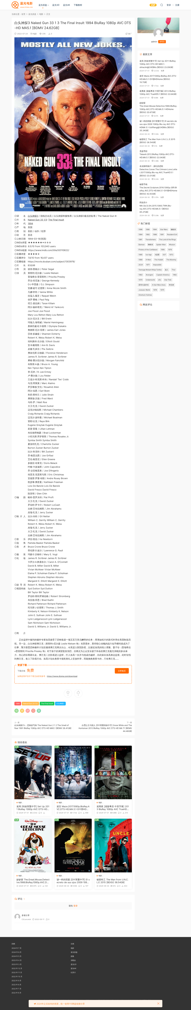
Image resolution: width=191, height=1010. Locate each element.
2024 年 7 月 (16, 948)
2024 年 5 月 (16, 956)
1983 (140, 275)
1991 (162, 234)
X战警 (157, 255)
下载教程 (78, 5)
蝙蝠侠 (173, 229)
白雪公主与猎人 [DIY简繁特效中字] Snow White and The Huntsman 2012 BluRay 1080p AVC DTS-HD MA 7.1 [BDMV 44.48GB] (105, 728)
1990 (163, 250)
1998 (147, 229)
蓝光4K (66, 5)
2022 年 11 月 (17, 972)
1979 (140, 280)
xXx (159, 280)
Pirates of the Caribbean (148, 250)
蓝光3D (55, 5)
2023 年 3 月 (17, 964)
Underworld (150, 280)
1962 (175, 275)
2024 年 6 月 (16, 952)
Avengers (149, 275)
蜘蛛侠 (150, 244)
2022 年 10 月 (17, 976)
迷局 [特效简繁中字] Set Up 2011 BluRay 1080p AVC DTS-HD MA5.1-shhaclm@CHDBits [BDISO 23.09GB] (32, 808)
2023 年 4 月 (17, 960)
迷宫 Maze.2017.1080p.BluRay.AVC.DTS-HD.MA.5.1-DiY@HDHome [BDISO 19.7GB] (73, 808)
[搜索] (161, 5)
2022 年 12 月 (17, 968)
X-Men (148, 260)
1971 (148, 265)
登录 (75, 905)
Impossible (157, 265)
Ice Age (149, 255)
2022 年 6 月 (16, 993)
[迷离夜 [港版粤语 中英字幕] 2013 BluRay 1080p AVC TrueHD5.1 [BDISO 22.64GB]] (113, 772)
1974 (155, 290)
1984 (140, 234)
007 (164, 255)
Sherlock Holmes (145, 295)
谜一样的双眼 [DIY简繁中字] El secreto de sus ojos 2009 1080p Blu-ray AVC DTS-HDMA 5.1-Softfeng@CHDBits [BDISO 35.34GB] (73, 881)
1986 (155, 234)
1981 (140, 239)
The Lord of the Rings (167, 239)
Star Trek (167, 280)
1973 (171, 255)
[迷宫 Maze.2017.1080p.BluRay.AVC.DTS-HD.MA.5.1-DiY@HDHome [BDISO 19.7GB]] (73, 772)
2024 (141, 265)
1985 (140, 255)
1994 (30, 223)
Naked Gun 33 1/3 (37, 219)
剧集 (72, 956)
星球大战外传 (144, 285)
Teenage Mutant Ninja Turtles (150, 270)
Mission (172, 244)
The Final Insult (56, 219)
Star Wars (164, 229)
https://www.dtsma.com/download (62, 676)
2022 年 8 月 (16, 985)
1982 (148, 234)
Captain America (162, 275)
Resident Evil (172, 234)
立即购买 (122, 671)
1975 (162, 290)
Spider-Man (161, 244)
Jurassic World (144, 290)
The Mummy (171, 260)
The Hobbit (158, 260)
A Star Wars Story (159, 285)
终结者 (171, 285)
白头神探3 (33, 216)
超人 (166, 270)
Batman (142, 244)
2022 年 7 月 (16, 989)
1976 (170, 250)
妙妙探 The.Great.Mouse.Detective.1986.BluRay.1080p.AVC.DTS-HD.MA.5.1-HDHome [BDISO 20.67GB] (32, 881)
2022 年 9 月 (16, 981)
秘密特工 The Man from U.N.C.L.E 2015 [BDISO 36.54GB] (112, 881)
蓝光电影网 (22, 5)
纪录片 (73, 972)
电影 (35, 34)
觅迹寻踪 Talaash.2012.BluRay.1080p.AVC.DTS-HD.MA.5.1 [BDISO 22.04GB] (157, 154)
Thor (173, 270)
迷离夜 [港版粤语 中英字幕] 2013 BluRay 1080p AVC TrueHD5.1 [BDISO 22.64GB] (113, 808)
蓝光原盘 (43, 5)
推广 (130, 34)
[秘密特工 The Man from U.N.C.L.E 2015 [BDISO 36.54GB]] (113, 845)
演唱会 (73, 960)
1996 (140, 229)
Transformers (151, 239)
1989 (140, 260)
